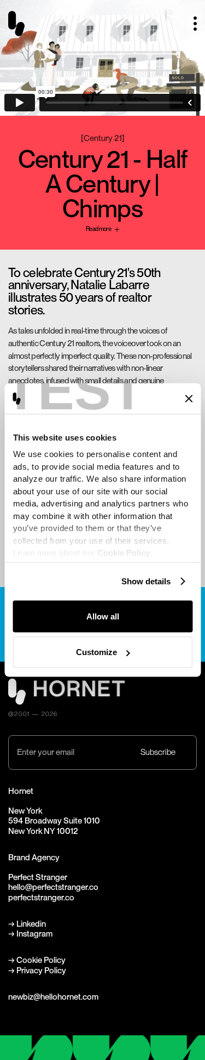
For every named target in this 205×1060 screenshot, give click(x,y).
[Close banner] (188, 398)
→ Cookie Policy (37, 960)
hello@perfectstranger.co (53, 887)
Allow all (102, 616)
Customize (96, 652)
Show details (146, 581)
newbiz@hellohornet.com (53, 997)
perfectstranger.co (41, 898)
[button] (191, 24)
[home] (21, 23)
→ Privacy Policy (37, 971)
